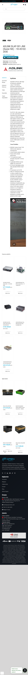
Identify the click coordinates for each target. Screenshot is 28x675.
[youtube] (9, 473)
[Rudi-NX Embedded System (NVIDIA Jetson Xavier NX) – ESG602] (20, 392)
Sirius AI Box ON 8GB (7, 406)
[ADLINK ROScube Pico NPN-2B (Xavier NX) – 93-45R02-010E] (20, 308)
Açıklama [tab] (4, 77)
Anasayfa (4, 479)
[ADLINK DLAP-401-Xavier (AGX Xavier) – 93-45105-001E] (7, 308)
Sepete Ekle (5, 452)
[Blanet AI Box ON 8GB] (7, 429)
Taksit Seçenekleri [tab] (4, 96)
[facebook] (5, 473)
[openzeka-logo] (14, 4)
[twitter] (2, 473)
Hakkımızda (5, 484)
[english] (25, 1)
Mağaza (4, 481)
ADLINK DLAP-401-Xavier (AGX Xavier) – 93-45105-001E (7, 324)
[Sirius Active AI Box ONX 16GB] (20, 429)
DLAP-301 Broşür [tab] (4, 81)
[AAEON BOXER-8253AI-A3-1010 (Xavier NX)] (7, 348)
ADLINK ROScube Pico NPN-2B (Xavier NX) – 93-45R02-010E (20, 324)
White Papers (5, 491)
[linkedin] (7, 473)
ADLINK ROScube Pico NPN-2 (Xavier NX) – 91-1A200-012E (20, 284)
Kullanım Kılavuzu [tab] (4, 86)
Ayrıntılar (8, 293)
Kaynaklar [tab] (4, 93)
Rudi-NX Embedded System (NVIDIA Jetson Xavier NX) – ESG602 (20, 407)
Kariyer (3, 486)
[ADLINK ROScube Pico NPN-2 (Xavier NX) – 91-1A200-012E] (20, 268)
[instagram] (14, 473)
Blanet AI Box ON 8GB (7, 442)
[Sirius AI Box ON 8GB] (7, 392)
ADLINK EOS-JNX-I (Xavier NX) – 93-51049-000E (7, 284)
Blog (3, 489)
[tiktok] (12, 473)
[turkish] (23, 1)
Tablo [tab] (3, 90)
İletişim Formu (6, 509)
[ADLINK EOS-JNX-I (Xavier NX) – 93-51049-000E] (7, 268)
